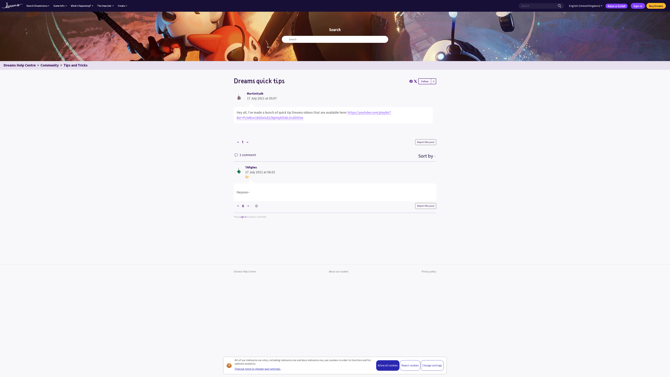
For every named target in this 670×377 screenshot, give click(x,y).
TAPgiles (251, 167)
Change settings (432, 365)
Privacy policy (429, 271)
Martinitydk (255, 93)
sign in (243, 216)
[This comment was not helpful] (248, 206)
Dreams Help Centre (19, 65)
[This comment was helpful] (238, 206)
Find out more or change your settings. (258, 369)
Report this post (425, 142)
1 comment (247, 155)
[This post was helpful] (238, 142)
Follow (424, 81)
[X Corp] (415, 81)
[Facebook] (411, 81)
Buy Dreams (656, 6)
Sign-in (638, 6)
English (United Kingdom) (584, 6)
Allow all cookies (388, 365)
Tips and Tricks (76, 65)
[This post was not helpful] (247, 142)
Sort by (426, 156)
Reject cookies (410, 365)
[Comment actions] (256, 206)
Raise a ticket (617, 6)
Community (49, 65)
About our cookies (339, 271)
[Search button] (560, 6)
